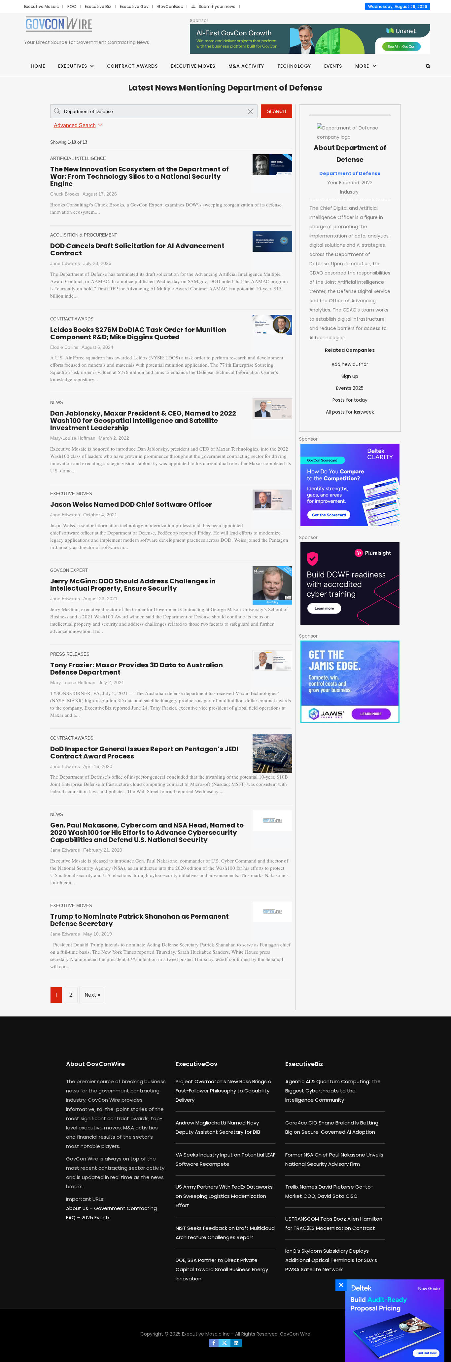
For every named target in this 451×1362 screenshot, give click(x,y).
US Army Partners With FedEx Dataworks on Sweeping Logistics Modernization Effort (224, 1196)
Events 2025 (350, 388)
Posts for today (349, 400)
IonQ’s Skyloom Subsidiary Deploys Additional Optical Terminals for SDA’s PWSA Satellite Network (331, 1260)
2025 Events (96, 1217)
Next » (92, 995)
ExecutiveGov (197, 1064)
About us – (80, 1208)
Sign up (349, 376)
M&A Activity (246, 66)
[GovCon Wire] (58, 25)
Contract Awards (132, 66)
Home (38, 66)
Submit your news (217, 6)
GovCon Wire (295, 1334)
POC (71, 6)
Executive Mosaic (41, 6)
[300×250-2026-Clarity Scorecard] (350, 485)
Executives (72, 66)
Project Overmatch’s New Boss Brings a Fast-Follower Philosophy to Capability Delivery (223, 1090)
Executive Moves (193, 66)
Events (333, 66)
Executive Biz (98, 6)
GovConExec (170, 6)
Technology (294, 66)
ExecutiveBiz (304, 1064)
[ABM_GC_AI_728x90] (310, 39)
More (362, 66)
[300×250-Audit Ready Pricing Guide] (393, 1320)
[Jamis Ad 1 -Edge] (350, 682)
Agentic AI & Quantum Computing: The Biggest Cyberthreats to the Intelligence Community (333, 1090)
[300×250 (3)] (350, 583)
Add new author (349, 364)
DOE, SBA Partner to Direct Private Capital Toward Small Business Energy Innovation (222, 1269)
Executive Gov (134, 6)
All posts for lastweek (350, 412)
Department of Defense (350, 173)
